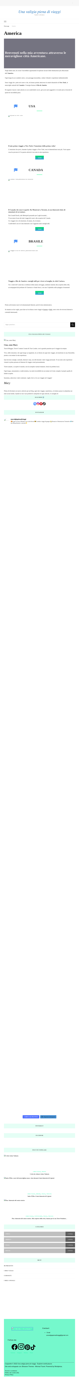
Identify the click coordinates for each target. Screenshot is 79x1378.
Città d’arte (38, 1216)
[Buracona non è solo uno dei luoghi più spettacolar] (12, 500)
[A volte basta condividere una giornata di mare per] (66, 512)
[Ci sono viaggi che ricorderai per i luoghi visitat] (30, 678)
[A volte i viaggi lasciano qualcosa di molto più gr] (48, 691)
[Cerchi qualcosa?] (37, 324)
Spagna (45, 309)
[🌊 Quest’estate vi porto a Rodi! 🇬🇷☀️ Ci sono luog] (48, 1019)
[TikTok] (44, 403)
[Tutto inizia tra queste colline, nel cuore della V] (12, 1004)
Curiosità (8, 1275)
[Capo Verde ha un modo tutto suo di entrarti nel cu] (66, 666)
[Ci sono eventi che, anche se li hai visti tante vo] (66, 823)
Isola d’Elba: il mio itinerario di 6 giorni (39, 1196)
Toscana (49, 1193)
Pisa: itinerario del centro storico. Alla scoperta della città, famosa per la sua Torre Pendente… (39, 1218)
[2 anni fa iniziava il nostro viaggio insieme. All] (48, 850)
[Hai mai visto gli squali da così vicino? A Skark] (66, 1016)
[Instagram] (38, 403)
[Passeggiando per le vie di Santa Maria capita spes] (12, 690)
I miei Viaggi (37, 1171)
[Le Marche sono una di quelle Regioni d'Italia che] (30, 838)
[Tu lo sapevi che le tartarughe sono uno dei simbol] (48, 516)
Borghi (38, 1193)
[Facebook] (34, 403)
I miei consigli (9, 1280)
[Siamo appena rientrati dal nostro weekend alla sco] (30, 970)
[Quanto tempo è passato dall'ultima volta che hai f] (30, 495)
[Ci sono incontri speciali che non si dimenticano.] (12, 847)
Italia (50, 309)
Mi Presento (8, 1265)
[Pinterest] (41, 403)
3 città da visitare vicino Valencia (39, 1174)
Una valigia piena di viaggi (39, 11)
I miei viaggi (8, 1270)
